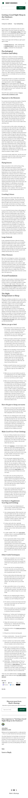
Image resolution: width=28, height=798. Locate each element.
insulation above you (9, 44)
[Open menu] (25, 3)
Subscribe (22, 709)
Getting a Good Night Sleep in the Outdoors (13, 16)
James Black (5, 728)
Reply (3, 748)
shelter (6, 47)
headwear (12, 445)
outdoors (10, 23)
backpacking (20, 23)
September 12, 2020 (6, 729)
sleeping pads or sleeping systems (13, 285)
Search (21, 7)
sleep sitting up (16, 664)
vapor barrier (18, 469)
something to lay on (9, 46)
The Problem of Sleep (15, 31)
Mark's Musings (11, 3)
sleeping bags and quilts (8, 319)
